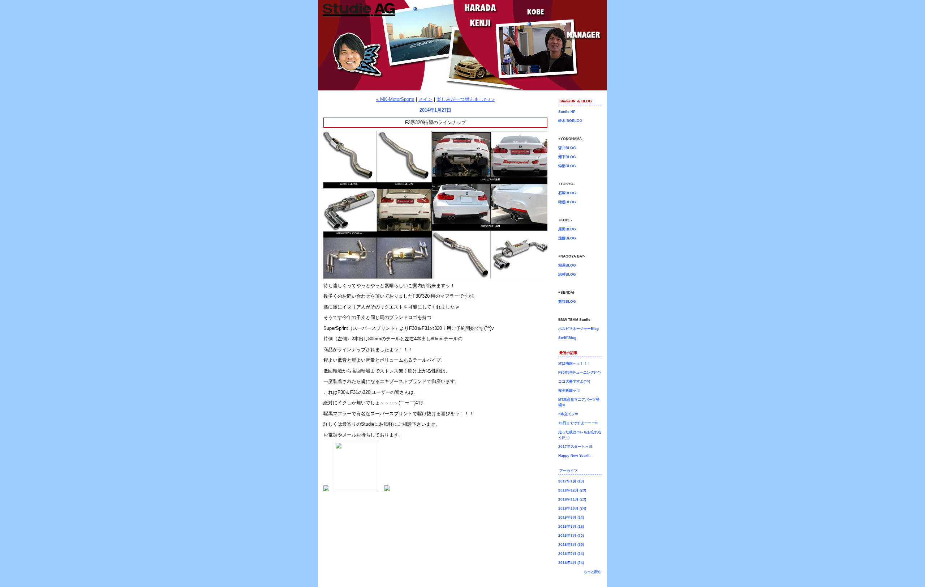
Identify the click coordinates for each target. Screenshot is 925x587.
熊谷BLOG (567, 301)
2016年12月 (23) (572, 490)
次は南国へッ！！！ (574, 363)
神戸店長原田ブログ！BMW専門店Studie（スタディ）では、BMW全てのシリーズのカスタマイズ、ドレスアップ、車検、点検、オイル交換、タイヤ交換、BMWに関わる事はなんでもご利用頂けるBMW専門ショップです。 (462, 45)
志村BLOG (567, 274)
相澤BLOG (567, 265)
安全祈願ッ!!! (569, 390)
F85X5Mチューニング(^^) (579, 372)
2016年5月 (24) (571, 554)
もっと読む (593, 572)
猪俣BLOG (567, 202)
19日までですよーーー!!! (578, 423)
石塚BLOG (567, 193)
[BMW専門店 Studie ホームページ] (356, 489)
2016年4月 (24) (571, 563)
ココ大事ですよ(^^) (574, 381)
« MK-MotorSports (395, 99)
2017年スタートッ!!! (575, 446)
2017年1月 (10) (571, 481)
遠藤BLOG (567, 238)
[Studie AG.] (326, 489)
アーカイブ (568, 471)
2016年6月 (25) (571, 544)
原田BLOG (567, 229)
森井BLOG (567, 148)
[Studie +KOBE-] (387, 489)
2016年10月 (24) (572, 508)
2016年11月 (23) (572, 499)
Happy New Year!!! (574, 456)
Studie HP (567, 112)
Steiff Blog (567, 338)
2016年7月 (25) (571, 535)
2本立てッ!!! (568, 414)
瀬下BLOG (567, 157)
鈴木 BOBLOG (570, 121)
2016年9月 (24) (571, 517)
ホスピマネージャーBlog (578, 329)
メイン (425, 99)
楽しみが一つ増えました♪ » (465, 99)
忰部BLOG (567, 166)
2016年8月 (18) (571, 526)
